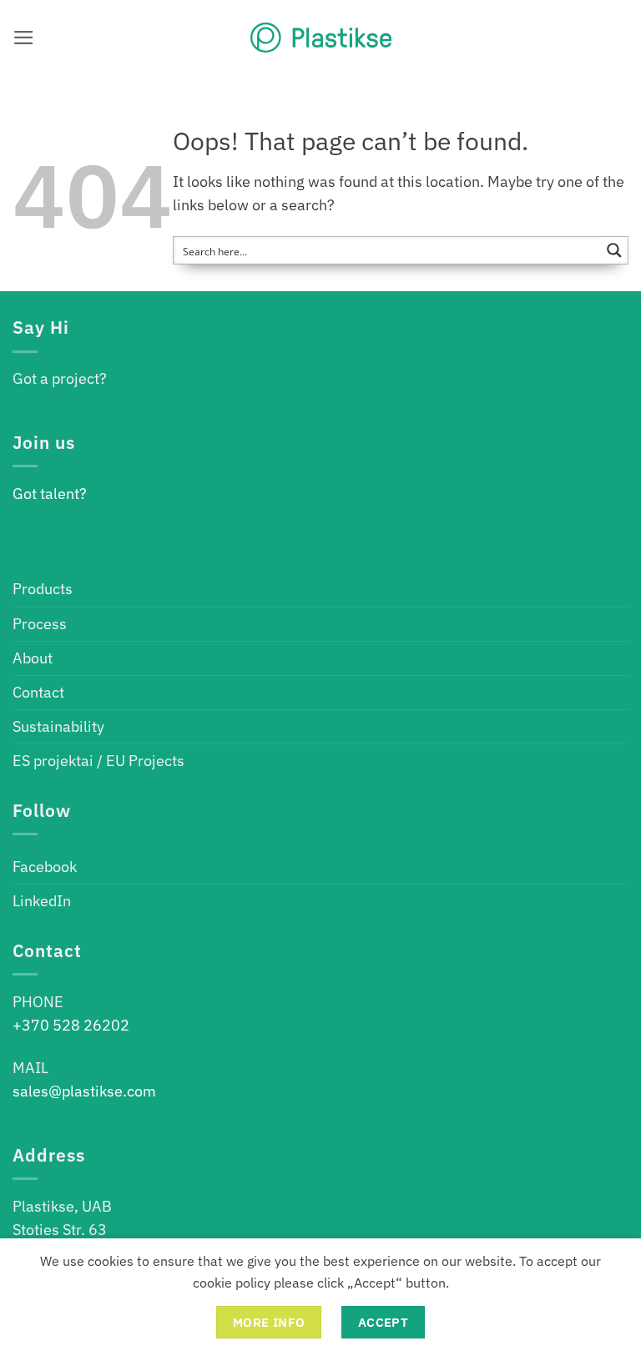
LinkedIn (42, 900)
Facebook (45, 866)
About (33, 658)
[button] (24, 37)
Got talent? (50, 493)
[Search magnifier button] (614, 250)
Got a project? (60, 378)
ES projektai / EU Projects (98, 760)
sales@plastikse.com (84, 1091)
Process (40, 623)
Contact (38, 692)
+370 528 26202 (71, 1025)
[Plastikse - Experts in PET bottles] (320, 38)
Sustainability (58, 726)
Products (43, 588)
